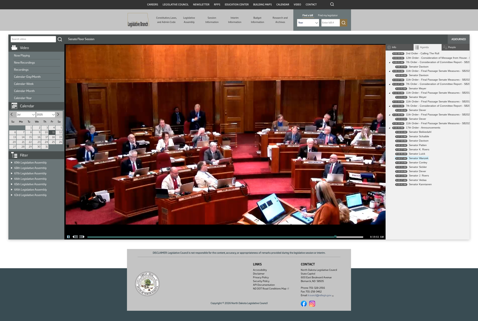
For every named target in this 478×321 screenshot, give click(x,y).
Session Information (211, 20)
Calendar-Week (24, 84)
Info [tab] (394, 47)
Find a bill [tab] (307, 15)
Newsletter (201, 4)
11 (53, 132)
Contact (311, 4)
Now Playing (22, 55)
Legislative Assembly (189, 20)
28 (22, 146)
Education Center (237, 4)
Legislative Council (176, 4)
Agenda (424, 47)
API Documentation (264, 284)
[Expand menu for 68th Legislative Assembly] (11, 166)
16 (39, 137)
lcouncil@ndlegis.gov (319, 295)
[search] (60, 39)
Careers (152, 4)
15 (30, 137)
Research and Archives (280, 20)
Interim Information (234, 20)
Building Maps (262, 4)
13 (14, 137)
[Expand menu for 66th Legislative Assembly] (11, 177)
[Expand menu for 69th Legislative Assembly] (11, 161)
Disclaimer (259, 273)
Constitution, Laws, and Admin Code (166, 20)
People (452, 47)
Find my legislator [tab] (328, 15)
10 (46, 132)
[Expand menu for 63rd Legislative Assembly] (11, 193)
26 (60, 142)
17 (47, 137)
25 (53, 142)
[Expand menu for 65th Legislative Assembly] (11, 183)
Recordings (21, 69)
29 (30, 146)
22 (30, 142)
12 (60, 132)
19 (60, 137)
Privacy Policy (261, 277)
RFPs (217, 4)
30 (38, 146)
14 (23, 137)
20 (14, 142)
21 (23, 142)
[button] (37, 104)
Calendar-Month (24, 91)
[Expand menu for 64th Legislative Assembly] (11, 188)
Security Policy (261, 281)
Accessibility (260, 270)
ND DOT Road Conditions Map (269, 288)
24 (46, 142)
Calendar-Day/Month (27, 77)
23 (39, 142)
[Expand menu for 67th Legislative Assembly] (11, 172)
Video (297, 4)
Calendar (282, 4)
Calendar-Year (23, 98)
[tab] (428, 47)
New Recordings (24, 62)
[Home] (138, 20)
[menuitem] (36, 55)
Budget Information (257, 20)
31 (46, 146)
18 (53, 137)
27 (14, 146)
